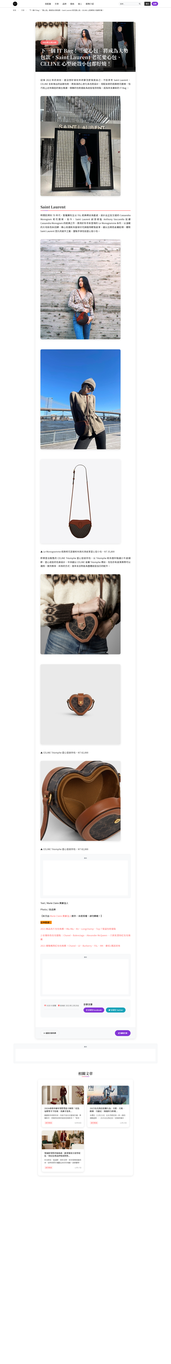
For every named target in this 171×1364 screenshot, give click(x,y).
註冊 (154, 4)
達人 (80, 3)
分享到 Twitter (116, 1010)
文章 (57, 3)
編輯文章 (123, 1033)
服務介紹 (90, 3)
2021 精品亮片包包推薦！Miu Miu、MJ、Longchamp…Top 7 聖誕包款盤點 (78, 928)
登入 (147, 4)
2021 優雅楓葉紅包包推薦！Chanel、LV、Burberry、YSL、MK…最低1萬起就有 (80, 945)
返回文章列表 (50, 1033)
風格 (72, 3)
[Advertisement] (85, 877)
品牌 (64, 3)
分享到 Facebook (94, 1010)
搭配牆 (48, 3)
